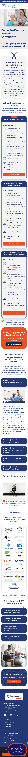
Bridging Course (20, 322)
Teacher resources (9, 722)
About (5, 729)
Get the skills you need (12, 501)
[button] (14, 382)
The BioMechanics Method (9, 5)
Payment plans (8, 724)
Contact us (14, 681)
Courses (12, 1)
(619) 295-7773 (8, 709)
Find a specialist (8, 735)
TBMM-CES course (9, 720)
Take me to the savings (14, 344)
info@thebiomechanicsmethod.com (14, 711)
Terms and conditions (10, 740)
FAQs (5, 742)
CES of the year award (10, 738)
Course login (7, 726)
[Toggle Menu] (26, 6)
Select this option (14, 174)
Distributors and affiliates (11, 733)
